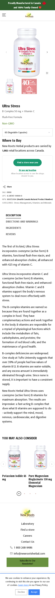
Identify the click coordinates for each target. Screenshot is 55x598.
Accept (34, 592)
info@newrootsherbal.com (29, 553)
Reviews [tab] (11, 234)
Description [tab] (13, 215)
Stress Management (22, 203)
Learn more (23, 585)
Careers (27, 536)
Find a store (27, 530)
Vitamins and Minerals (41, 203)
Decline (21, 592)
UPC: (4, 196)
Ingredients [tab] (13, 228)
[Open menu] (4, 15)
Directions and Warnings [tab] (22, 221)
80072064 (30, 199)
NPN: (4, 199)
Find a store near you (27, 162)
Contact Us (27, 542)
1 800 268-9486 (23, 547)
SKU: (4, 192)
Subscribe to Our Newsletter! (27, 562)
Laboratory (27, 524)
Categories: (7, 203)
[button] (47, 52)
